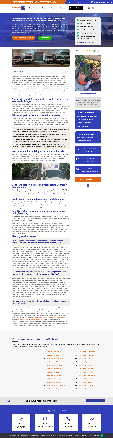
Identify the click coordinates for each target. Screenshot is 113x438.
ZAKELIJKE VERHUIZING (86, 113)
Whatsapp (44, 38)
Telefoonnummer (90, 148)
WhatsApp (90, 158)
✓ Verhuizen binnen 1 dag (85, 134)
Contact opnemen (95, 401)
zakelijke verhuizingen (58, 317)
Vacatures (54, 8)
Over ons (37, 8)
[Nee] (111, 435)
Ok (101, 435)
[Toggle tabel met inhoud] (66, 71)
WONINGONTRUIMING (85, 119)
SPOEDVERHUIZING (84, 123)
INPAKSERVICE (83, 126)
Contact (62, 8)
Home (31, 8)
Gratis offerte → (76, 8)
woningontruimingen (36, 319)
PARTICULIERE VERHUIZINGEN (88, 116)
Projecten (83, 100)
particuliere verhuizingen (42, 317)
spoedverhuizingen (35, 156)
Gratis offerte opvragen (22, 38)
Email (90, 169)
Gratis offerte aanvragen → (86, 42)
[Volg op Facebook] (88, 185)
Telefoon (68, 424)
